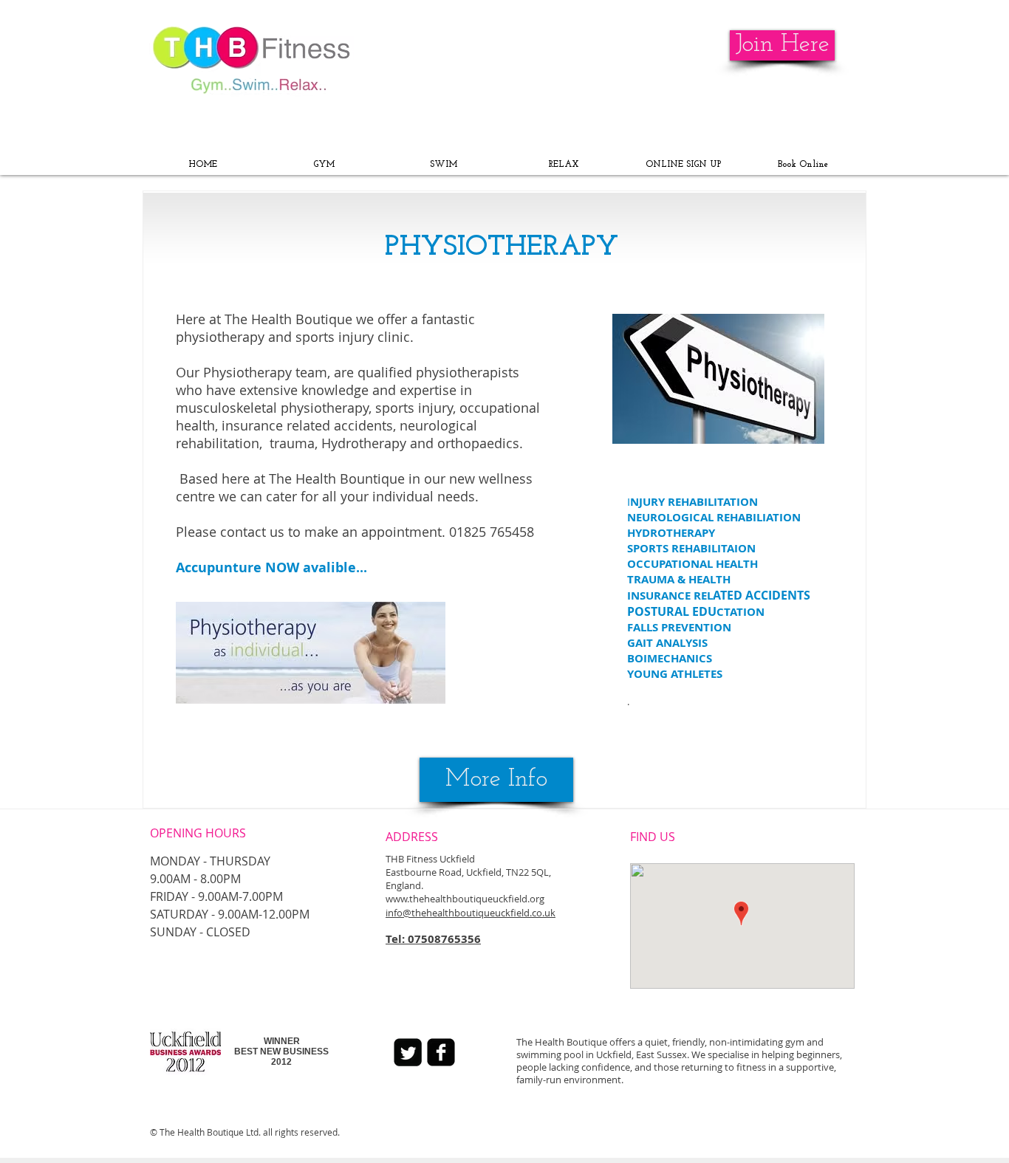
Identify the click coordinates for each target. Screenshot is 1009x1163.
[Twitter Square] (408, 1052)
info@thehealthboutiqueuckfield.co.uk (470, 912)
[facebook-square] (441, 1052)
